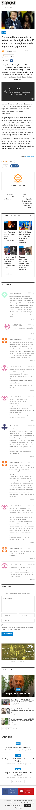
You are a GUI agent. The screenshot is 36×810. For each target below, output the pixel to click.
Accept (28, 805)
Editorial (18, 755)
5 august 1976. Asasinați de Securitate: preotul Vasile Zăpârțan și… (22, 710)
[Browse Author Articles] (18, 178)
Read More (18, 808)
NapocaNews (29, 157)
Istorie (18, 689)
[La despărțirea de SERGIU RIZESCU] (18, 686)
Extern (4, 32)
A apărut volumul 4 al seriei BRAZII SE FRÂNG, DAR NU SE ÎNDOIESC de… (22, 721)
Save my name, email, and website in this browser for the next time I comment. (18, 629)
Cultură (18, 769)
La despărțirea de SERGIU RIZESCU (18, 693)
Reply (32, 319)
